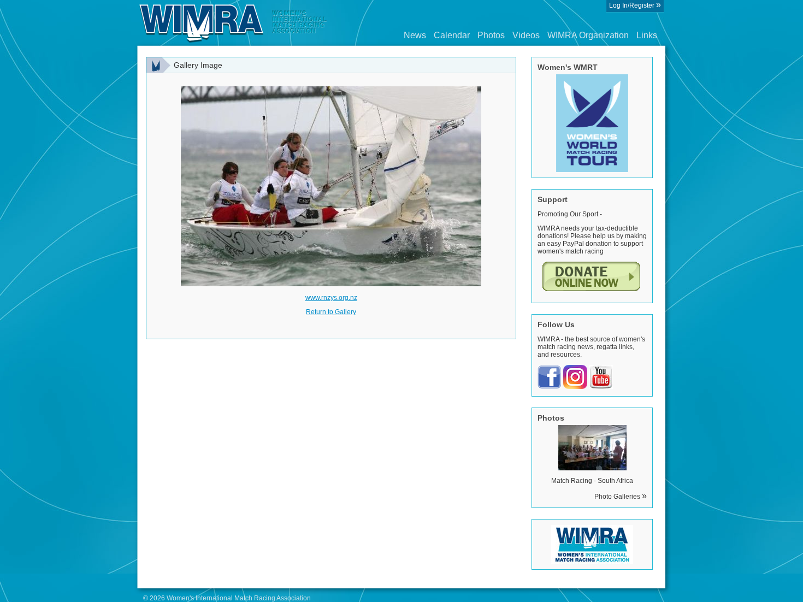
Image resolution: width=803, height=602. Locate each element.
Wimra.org (233, 23)
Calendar (452, 35)
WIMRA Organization (588, 35)
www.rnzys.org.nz (331, 298)
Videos (526, 35)
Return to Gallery (331, 312)
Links (646, 35)
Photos (491, 35)
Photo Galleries (620, 496)
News (415, 35)
